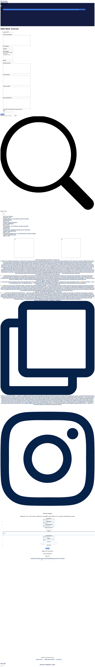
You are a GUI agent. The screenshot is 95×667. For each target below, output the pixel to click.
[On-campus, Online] (8, 54)
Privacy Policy (39, 659)
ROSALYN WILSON (7, 220)
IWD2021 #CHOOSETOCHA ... (9, 231)
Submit (2, 114)
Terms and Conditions (49, 659)
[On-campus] (8, 53)
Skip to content (4, 1)
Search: (2, 115)
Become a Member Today (47, 664)
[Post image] (4, 215)
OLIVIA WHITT (6, 227)
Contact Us (59, 659)
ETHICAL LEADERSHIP (8, 223)
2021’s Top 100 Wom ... (8, 216)
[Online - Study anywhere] (8, 52)
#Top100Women (47, 553)
